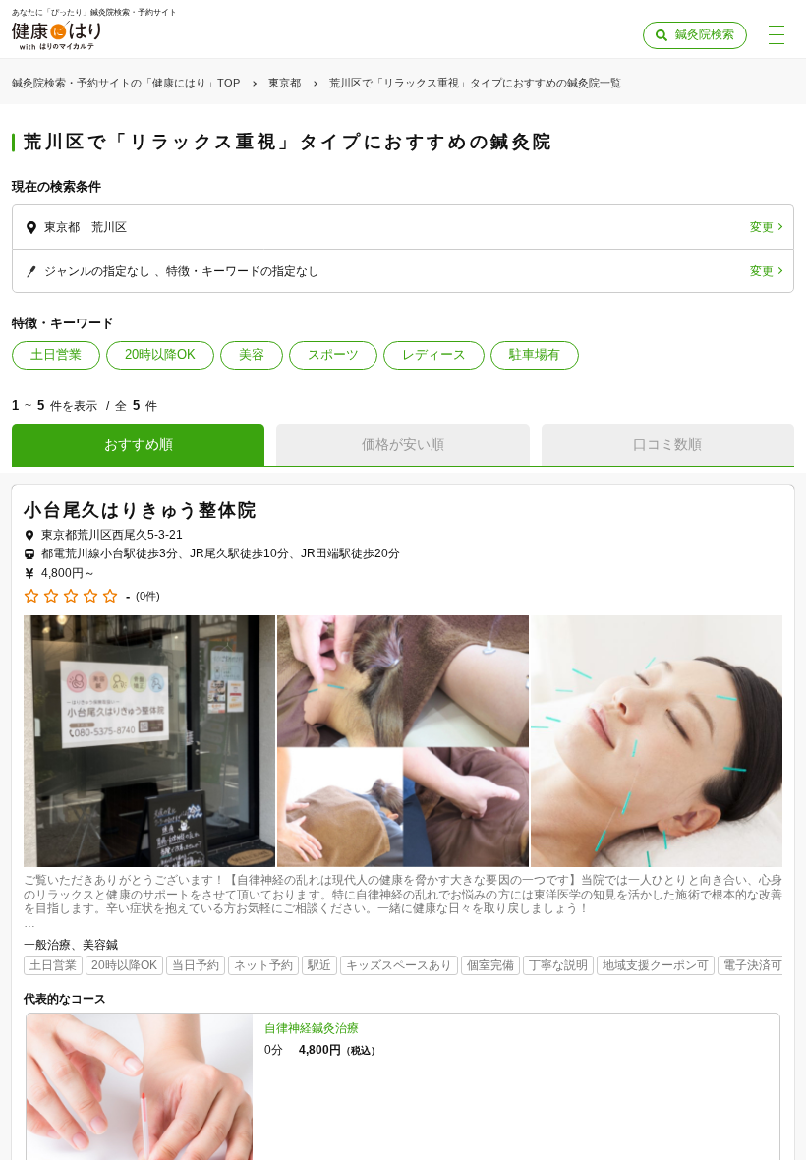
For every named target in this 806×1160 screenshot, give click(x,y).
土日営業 (56, 354)
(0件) (148, 596)
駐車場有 (534, 354)
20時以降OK (160, 354)
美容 (251, 354)
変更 (762, 227)
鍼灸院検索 (704, 34)
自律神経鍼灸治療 (311, 1028)
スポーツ (333, 354)
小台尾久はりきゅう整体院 (141, 510)
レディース (434, 354)
